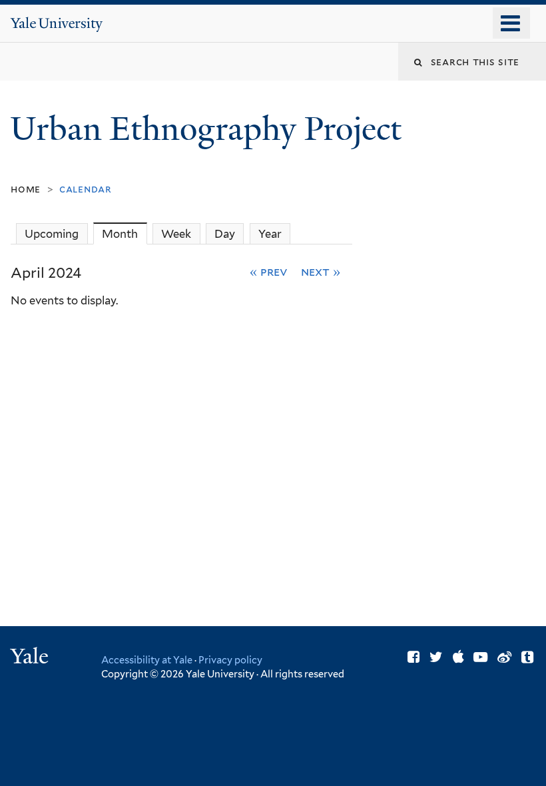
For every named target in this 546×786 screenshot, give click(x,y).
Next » (320, 271)
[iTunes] (458, 657)
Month (124, 233)
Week (176, 233)
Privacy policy (230, 659)
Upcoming (52, 233)
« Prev (269, 271)
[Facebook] (413, 657)
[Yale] (31, 657)
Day (224, 233)
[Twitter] (436, 657)
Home (26, 189)
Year (270, 233)
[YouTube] (480, 657)
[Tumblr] (527, 657)
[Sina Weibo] (504, 657)
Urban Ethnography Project (210, 129)
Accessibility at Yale (146, 659)
